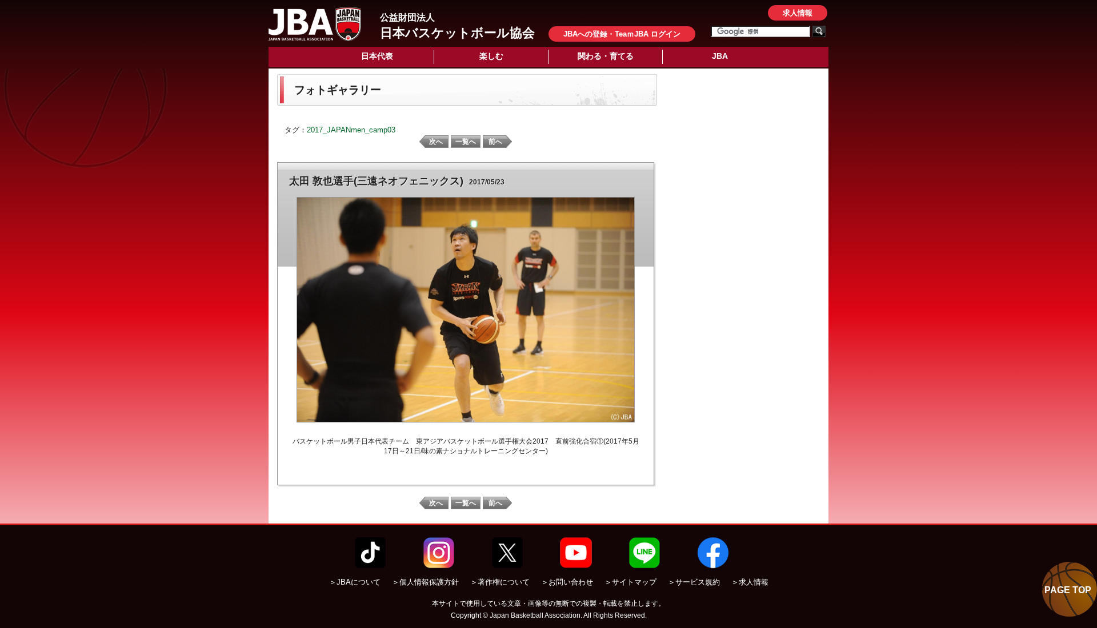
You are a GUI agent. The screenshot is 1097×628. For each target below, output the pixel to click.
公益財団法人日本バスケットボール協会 (315, 24)
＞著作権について (500, 582)
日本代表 (377, 56)
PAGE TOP (1067, 590)
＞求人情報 (749, 582)
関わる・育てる (606, 56)
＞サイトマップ (630, 582)
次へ (436, 141)
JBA (720, 56)
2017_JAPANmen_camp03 (351, 130)
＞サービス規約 (694, 582)
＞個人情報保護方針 (425, 582)
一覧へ (465, 141)
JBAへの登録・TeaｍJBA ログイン (621, 34)
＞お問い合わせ (567, 582)
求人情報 (797, 13)
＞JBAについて (355, 582)
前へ (495, 141)
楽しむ (491, 56)
